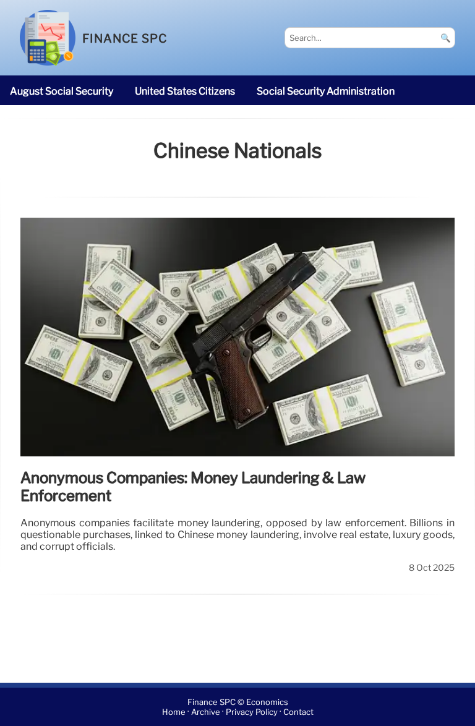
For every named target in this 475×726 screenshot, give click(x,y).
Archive (205, 712)
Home (174, 712)
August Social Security (61, 91)
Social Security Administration (326, 91)
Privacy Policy (252, 712)
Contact (298, 712)
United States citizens (185, 91)
